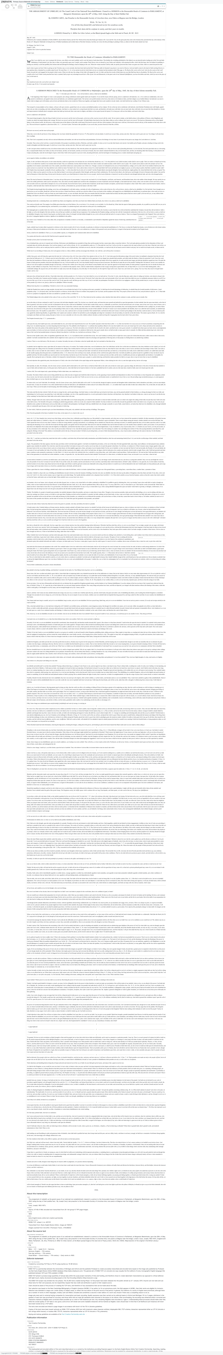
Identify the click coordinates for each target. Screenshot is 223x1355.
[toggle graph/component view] (13, 6)
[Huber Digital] (78, 1353)
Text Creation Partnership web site (73, 1314)
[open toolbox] (20, 6)
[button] (158, 6)
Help (87, 2)
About (82, 2)
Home (47, 2)
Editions (52, 2)
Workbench (59, 2)
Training (76, 2)
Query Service (69, 2)
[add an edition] (7, 6)
